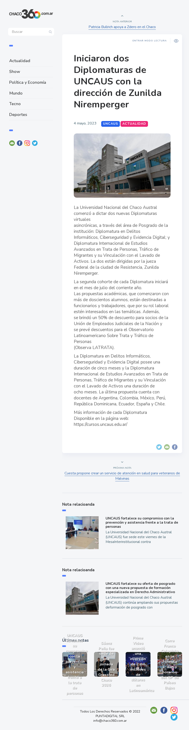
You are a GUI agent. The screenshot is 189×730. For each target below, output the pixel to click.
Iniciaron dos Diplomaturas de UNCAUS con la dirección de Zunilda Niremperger (118, 81)
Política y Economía (27, 82)
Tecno (15, 104)
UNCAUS (110, 123)
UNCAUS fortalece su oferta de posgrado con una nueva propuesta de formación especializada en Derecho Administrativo (140, 587)
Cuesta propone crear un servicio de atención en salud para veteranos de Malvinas (122, 476)
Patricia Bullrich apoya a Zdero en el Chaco (122, 26)
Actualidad (19, 60)
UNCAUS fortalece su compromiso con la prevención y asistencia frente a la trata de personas (142, 522)
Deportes (18, 114)
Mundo (16, 93)
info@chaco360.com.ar (110, 720)
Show (14, 71)
